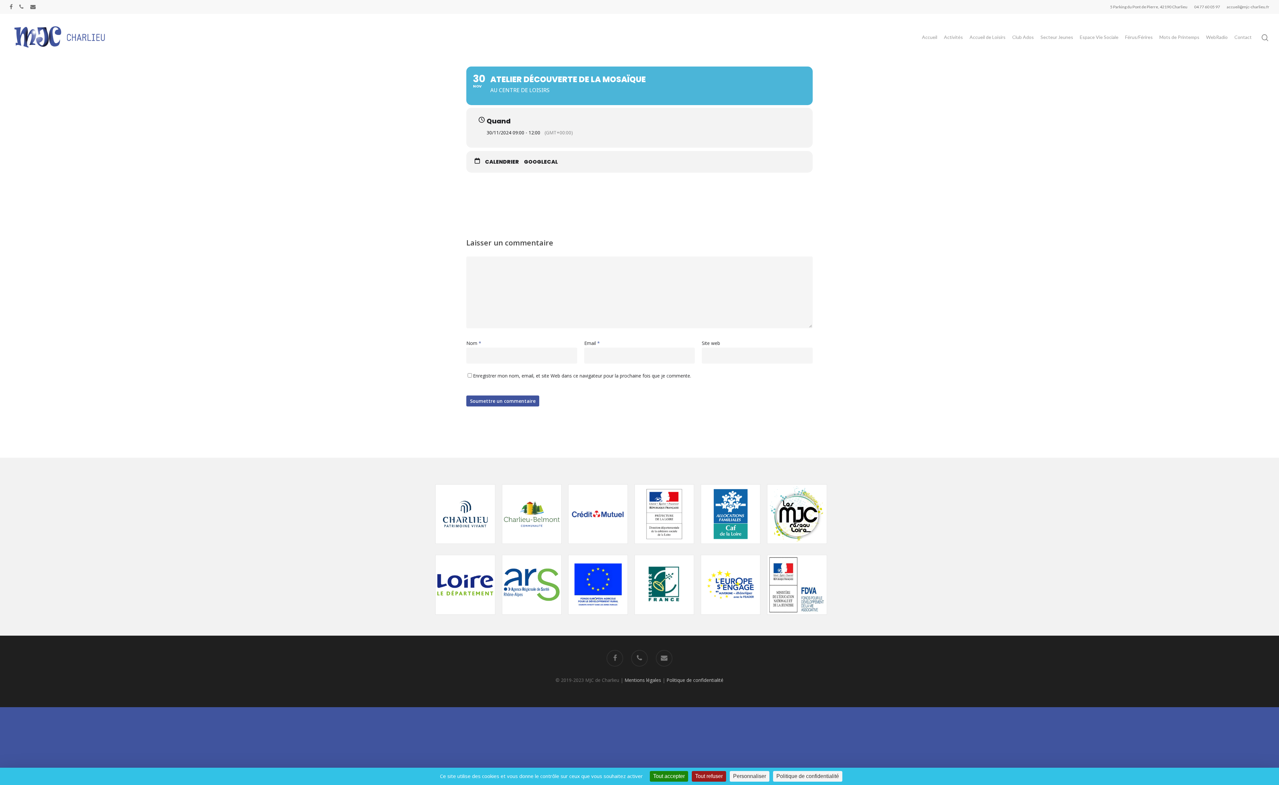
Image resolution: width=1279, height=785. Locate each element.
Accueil (929, 37)
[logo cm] (598, 547)
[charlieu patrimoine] (465, 547)
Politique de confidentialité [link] (807, 776)
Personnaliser (749, 776)
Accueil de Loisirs (988, 37)
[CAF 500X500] (730, 547)
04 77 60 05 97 (1207, 6)
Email (592, 343)
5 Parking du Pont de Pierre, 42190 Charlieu (1148, 6)
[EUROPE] (598, 618)
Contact (1243, 37)
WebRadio (1217, 37)
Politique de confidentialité (694, 680)
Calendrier (502, 162)
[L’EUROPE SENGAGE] (730, 618)
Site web (711, 343)
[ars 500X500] (532, 618)
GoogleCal (541, 162)
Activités (953, 37)
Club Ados (1023, 37)
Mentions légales (643, 680)
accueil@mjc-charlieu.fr (1248, 6)
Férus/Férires (1139, 37)
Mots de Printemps (1179, 37)
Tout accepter (669, 776)
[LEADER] (664, 618)
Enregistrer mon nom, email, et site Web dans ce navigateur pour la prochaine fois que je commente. (582, 376)
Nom (473, 343)
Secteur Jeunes (1057, 37)
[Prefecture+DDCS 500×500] (664, 547)
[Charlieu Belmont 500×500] (532, 547)
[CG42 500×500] (465, 618)
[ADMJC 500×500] (797, 547)
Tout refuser (709, 776)
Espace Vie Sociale (1099, 37)
